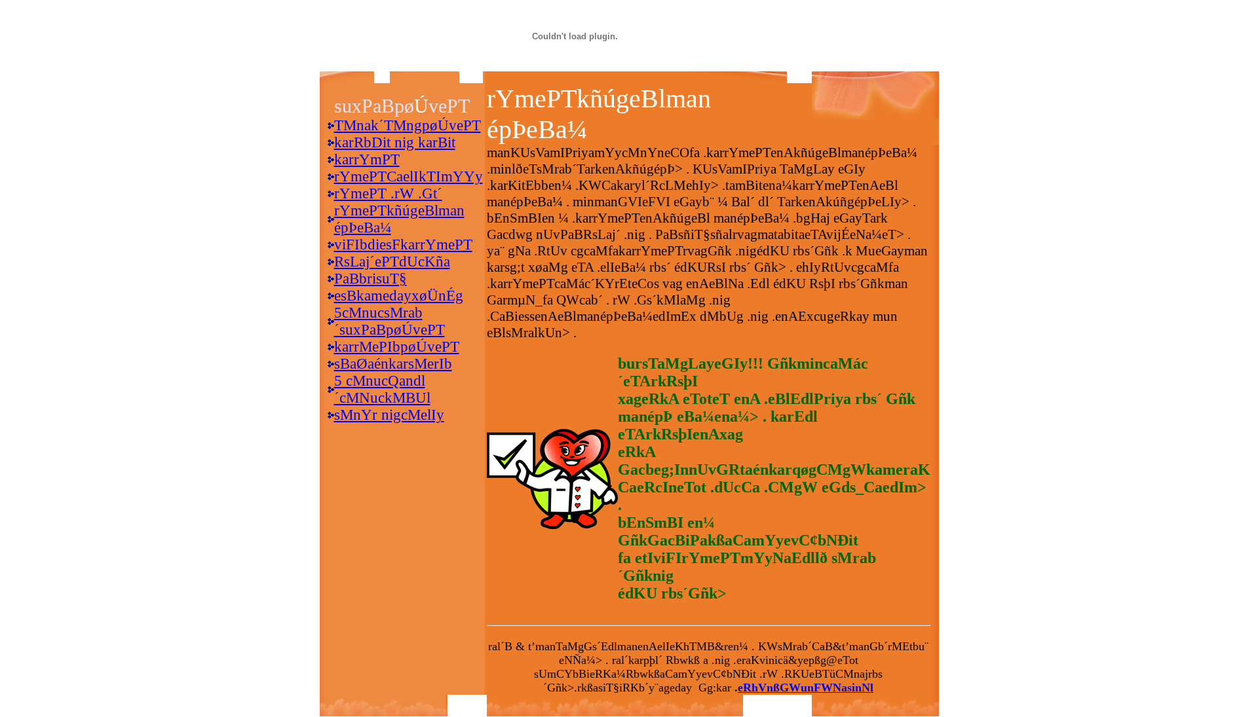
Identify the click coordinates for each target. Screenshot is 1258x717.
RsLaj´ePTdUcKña (392, 261)
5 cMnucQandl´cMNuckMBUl (382, 389)
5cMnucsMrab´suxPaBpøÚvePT (389, 321)
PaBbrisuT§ (370, 278)
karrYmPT (367, 159)
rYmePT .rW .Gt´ (388, 193)
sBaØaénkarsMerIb (393, 364)
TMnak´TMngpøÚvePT (407, 125)
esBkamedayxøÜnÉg (398, 295)
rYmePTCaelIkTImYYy (408, 176)
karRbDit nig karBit (394, 142)
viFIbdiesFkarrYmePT (403, 244)
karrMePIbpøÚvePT (396, 347)
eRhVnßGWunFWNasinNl (805, 687)
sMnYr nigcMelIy (389, 415)
